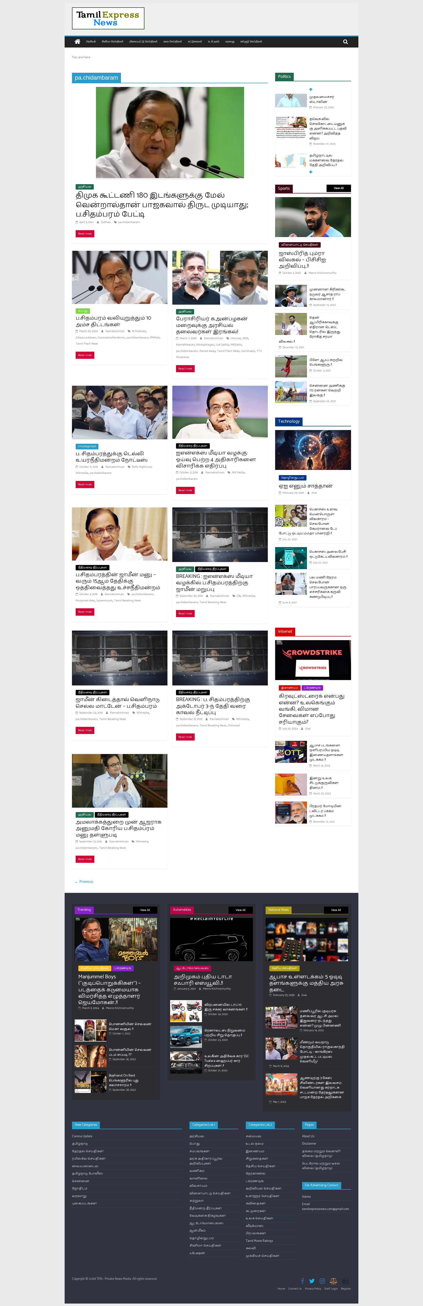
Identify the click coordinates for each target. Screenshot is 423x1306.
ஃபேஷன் (197, 1253)
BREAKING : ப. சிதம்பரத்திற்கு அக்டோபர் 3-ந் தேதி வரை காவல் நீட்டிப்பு (213, 706)
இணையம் (289, 687)
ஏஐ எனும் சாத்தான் (306, 486)
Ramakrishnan (115, 331)
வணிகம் (196, 1171)
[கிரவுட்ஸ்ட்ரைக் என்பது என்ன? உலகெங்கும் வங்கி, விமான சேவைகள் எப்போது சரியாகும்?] (313, 643)
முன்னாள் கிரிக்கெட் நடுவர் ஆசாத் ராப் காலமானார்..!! (327, 294)
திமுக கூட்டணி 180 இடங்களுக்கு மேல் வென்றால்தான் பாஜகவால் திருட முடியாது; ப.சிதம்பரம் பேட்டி (162, 205)
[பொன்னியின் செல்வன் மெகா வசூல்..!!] (90, 1021)
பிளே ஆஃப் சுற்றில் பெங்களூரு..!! (326, 362)
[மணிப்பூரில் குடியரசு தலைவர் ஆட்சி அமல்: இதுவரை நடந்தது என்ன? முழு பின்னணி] (281, 1008)
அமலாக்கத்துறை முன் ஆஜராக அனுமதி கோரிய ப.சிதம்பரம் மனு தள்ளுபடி (119, 828)
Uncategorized (87, 446)
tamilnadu (248, 351)
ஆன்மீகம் (197, 1230)
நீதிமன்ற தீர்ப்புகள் (192, 445)
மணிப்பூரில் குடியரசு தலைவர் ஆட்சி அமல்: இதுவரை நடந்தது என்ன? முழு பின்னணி (320, 1018)
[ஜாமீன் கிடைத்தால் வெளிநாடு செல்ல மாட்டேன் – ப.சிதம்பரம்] (119, 633)
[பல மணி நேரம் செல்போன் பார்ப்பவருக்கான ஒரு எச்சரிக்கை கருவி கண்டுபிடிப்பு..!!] (291, 576)
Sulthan (106, 222)
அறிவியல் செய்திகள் (264, 1188)
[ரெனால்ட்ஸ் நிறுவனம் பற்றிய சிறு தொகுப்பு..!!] (186, 1027)
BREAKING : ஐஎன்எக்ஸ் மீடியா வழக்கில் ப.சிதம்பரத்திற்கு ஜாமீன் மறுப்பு (214, 583)
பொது (83, 311)
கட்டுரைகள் (195, 41)
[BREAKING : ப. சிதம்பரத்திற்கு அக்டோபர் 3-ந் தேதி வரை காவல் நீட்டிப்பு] (220, 633)
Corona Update (82, 1136)
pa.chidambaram (129, 222)
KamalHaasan (185, 344)
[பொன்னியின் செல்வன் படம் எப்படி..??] (90, 1047)
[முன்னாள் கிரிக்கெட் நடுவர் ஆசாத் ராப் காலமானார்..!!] (291, 288)
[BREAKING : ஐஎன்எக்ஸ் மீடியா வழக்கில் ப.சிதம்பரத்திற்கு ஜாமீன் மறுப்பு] (220, 510)
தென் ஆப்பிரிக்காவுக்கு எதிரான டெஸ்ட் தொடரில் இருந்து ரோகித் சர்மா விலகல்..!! (309, 330)
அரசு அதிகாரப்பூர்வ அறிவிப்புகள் (205, 1161)
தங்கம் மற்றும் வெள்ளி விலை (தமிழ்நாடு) (321, 1154)
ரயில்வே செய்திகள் (89, 1158)
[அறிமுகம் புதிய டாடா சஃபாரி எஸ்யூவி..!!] (211, 920)
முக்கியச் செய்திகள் (263, 1255)
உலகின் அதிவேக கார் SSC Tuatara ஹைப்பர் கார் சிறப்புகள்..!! (226, 1061)
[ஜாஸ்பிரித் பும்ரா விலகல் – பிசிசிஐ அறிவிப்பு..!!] (313, 200)
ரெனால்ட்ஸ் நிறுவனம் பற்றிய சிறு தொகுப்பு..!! (224, 1033)
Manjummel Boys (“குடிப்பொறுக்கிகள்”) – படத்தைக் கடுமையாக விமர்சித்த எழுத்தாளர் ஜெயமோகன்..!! (109, 989)
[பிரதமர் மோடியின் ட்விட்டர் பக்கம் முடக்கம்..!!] (291, 804)
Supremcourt (104, 600)
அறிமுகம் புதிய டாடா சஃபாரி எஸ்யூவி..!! (203, 980)
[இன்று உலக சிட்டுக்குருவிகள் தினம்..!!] (291, 776)
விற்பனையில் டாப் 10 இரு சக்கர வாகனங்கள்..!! (225, 1007)
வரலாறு (230, 41)
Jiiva (314, 493)
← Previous (83, 881)
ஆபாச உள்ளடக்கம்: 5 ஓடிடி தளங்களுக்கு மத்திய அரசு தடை (306, 983)
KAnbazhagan (205, 344)
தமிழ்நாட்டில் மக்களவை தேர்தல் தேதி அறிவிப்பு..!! (326, 138)
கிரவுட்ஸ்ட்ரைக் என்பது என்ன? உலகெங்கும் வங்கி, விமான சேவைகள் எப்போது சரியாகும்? (312, 709)
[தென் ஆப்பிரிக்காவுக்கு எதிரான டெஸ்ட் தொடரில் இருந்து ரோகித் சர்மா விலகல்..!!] (291, 316)
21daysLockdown (86, 337)
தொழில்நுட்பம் (292, 477)
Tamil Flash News (87, 343)
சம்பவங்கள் (199, 1151)
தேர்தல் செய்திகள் (88, 1151)
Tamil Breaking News (127, 600)
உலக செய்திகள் (173, 41)
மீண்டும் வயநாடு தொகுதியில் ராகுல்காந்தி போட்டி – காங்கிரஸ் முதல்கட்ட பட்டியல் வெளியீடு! (322, 1052)
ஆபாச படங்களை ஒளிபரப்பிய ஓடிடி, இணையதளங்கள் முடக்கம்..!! (326, 753)
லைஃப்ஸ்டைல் (85, 1166)
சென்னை (81, 1181)
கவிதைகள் (256, 1203)
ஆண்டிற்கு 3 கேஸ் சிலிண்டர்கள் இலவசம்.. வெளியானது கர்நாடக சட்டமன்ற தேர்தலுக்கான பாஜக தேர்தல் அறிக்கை (322, 1087)
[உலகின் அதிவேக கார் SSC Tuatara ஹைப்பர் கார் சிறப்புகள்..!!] (186, 1053)
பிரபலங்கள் (256, 1233)
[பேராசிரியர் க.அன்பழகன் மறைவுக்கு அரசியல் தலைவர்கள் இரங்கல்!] (220, 254)
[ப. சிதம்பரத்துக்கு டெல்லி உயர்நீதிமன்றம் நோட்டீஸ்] (119, 388)
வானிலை (198, 1178)
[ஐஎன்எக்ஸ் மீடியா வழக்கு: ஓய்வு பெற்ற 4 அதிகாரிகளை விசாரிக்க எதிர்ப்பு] (220, 388)
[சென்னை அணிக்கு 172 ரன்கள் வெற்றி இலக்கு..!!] (291, 384)
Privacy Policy (313, 1288)
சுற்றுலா (196, 1200)
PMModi (155, 337)
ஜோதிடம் (79, 1188)
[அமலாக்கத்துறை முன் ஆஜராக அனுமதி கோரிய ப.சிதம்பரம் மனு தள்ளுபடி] (119, 757)
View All (339, 188)
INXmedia (82, 473)
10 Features (139, 331)
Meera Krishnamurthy (322, 273)
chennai (236, 338)
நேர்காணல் (256, 1173)
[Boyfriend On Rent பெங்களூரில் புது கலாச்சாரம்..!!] (90, 1073)
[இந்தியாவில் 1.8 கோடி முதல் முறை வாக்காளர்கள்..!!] (291, 163)
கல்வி (251, 1248)
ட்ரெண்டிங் (312, 687)
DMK (245, 338)
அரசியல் (91, 41)
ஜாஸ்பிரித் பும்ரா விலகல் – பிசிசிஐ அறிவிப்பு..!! (302, 260)
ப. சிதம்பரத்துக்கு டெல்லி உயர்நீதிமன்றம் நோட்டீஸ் (112, 457)
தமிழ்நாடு (80, 1143)
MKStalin (236, 344)
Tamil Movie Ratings (259, 1241)
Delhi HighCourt (142, 467)
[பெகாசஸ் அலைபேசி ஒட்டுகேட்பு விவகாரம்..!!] (291, 550)
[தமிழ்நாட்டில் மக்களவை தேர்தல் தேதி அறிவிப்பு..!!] (291, 134)
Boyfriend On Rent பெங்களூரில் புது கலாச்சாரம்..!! (124, 1080)
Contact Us (295, 1288)
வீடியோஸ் (254, 1226)
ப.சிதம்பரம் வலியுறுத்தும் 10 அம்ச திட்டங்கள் (113, 321)
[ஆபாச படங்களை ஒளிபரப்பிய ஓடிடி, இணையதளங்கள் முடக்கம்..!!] (291, 744)
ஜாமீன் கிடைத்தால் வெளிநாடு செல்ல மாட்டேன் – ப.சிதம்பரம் (118, 702)
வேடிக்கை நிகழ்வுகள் (207, 1215)
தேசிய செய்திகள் (284, 968)
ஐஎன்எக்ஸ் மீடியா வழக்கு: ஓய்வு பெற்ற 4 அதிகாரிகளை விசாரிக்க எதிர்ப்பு (216, 459)
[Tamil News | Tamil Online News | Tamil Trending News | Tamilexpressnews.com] (77, 42)
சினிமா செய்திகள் (113, 41)
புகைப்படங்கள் (84, 1203)
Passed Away (207, 351)
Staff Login (331, 1288)
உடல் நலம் (214, 41)
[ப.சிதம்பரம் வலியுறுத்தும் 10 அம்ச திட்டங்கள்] (119, 254)
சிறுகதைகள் (257, 1158)
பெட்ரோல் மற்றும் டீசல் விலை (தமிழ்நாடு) (321, 1166)
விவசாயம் (198, 1185)
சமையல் (253, 1136)
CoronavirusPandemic (111, 337)
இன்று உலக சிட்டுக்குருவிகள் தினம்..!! (324, 783)
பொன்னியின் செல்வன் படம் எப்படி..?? (130, 1052)
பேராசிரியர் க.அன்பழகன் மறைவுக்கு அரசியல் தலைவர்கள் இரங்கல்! (212, 325)
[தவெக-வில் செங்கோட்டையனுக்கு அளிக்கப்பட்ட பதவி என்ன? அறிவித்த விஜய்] (291, 98)
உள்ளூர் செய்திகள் (251, 41)
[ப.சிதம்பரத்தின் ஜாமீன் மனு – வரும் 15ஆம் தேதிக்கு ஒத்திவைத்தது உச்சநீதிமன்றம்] (119, 510)
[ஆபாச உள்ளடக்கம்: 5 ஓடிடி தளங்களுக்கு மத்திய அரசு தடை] (307, 920)
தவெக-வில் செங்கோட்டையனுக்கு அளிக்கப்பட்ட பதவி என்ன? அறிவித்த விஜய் (328, 107)
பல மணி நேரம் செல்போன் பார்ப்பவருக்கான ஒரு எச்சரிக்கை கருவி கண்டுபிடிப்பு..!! (327, 587)
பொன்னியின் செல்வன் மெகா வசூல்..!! (130, 1026)
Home (281, 1288)
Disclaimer (309, 1143)
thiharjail (234, 725)
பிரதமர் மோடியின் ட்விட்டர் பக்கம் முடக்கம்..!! (325, 811)
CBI (239, 596)
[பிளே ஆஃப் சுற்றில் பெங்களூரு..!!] (291, 358)
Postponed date (85, 600)
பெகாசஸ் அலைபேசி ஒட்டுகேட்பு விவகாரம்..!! (328, 554)
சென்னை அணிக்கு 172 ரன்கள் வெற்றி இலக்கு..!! (327, 390)
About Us (308, 1136)
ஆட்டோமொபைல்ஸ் (192, 968)
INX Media (238, 472)
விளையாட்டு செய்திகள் (143, 41)
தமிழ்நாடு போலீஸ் (87, 1173)
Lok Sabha (222, 344)
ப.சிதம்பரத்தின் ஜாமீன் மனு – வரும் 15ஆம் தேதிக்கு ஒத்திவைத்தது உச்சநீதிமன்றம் (118, 581)
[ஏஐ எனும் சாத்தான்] (313, 433)
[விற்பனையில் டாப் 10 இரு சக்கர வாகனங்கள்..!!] (186, 1002)
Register (346, 1288)
